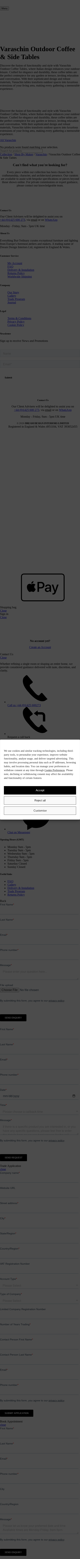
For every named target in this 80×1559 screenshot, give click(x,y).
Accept (40, 790)
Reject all (40, 800)
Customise (40, 810)
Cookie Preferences (54, 770)
